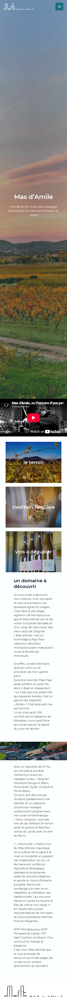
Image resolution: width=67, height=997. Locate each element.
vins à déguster (33, 551)
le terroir (33, 462)
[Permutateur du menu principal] (59, 7)
